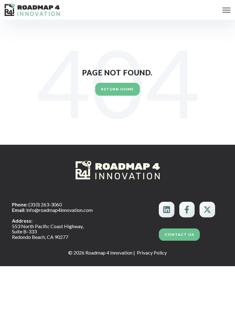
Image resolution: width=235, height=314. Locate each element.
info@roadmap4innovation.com (59, 210)
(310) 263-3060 (45, 204)
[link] (32, 9)
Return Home (117, 89)
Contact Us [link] (179, 234)
